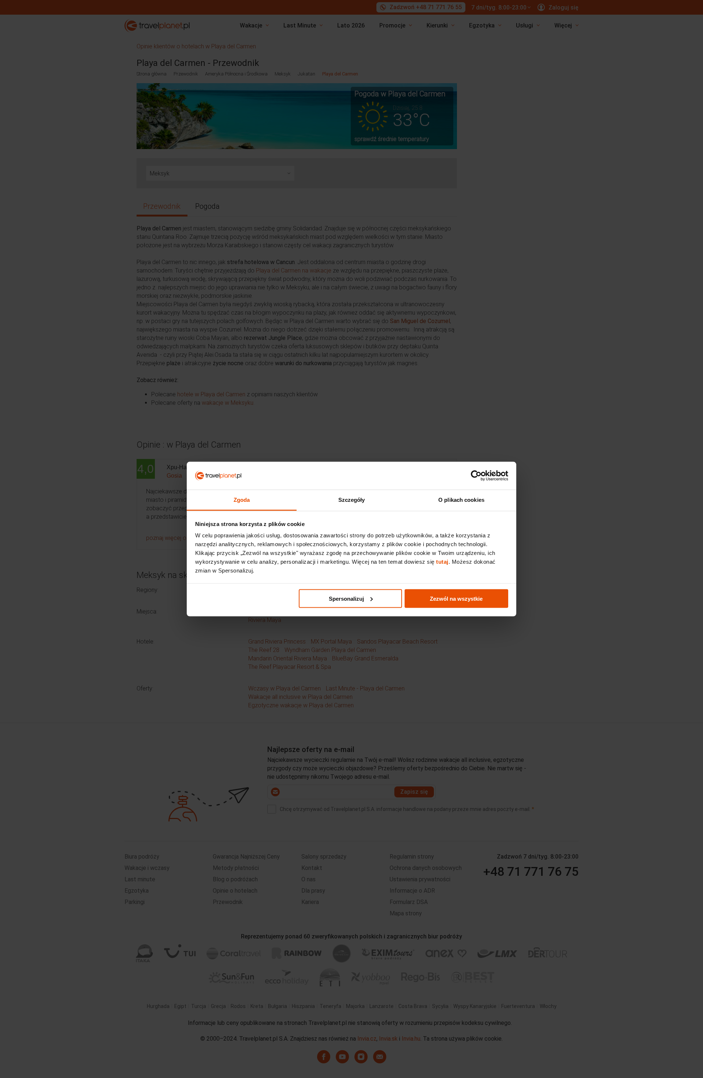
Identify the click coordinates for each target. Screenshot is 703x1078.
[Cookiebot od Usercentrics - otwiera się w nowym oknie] (476, 475)
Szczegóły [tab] (351, 500)
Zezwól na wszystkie (456, 598)
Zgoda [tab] (242, 500)
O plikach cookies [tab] (461, 500)
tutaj (442, 562)
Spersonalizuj (346, 598)
